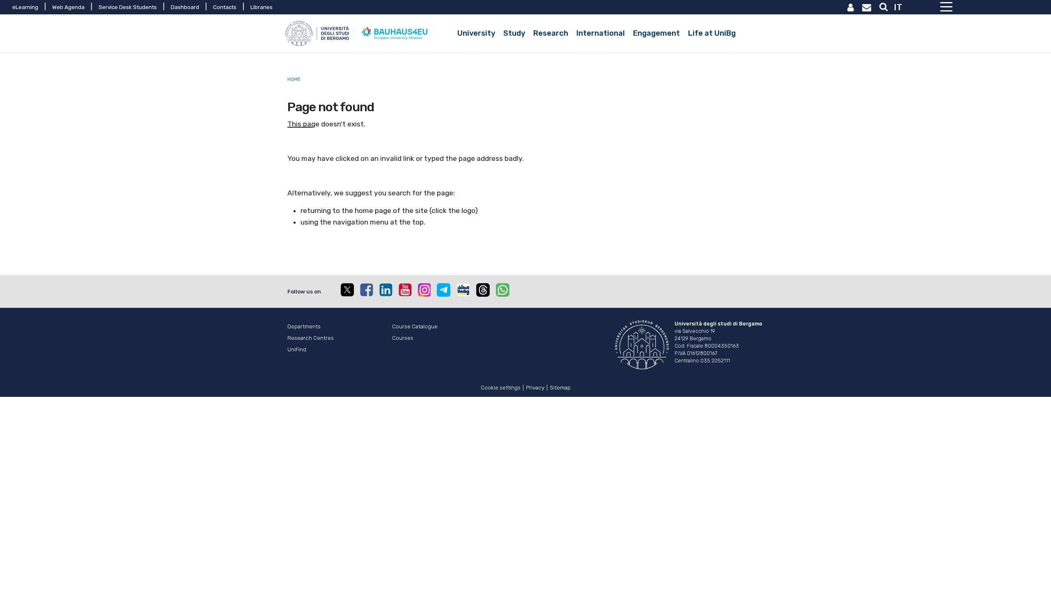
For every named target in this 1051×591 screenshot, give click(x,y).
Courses (402, 337)
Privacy (535, 386)
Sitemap (560, 386)
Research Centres (310, 337)
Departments (304, 326)
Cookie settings (501, 386)
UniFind (296, 349)
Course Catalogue (415, 326)
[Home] (318, 33)
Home (294, 79)
